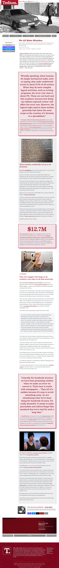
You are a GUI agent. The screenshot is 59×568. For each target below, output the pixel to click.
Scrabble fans (28, 170)
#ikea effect (39, 48)
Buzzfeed (24, 274)
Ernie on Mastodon (50, 553)
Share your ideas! (49, 549)
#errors (24, 48)
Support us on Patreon (50, 548)
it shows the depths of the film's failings (33, 467)
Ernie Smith (48, 507)
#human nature (28, 48)
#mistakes (20, 48)
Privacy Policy (49, 550)
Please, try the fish (37, 567)
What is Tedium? (49, 547)
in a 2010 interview (32, 419)
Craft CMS (29, 565)
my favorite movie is (40, 453)
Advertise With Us (50, 551)
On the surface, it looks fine (41, 284)
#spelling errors (34, 48)
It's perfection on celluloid (32, 454)
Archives (26, 1)
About (21, 1)
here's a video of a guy (30, 216)
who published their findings (30, 306)
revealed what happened (29, 194)
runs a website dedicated (35, 127)
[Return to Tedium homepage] (9, 2)
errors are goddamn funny (44, 63)
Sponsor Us (31, 1)
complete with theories (25, 129)
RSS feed (48, 552)
